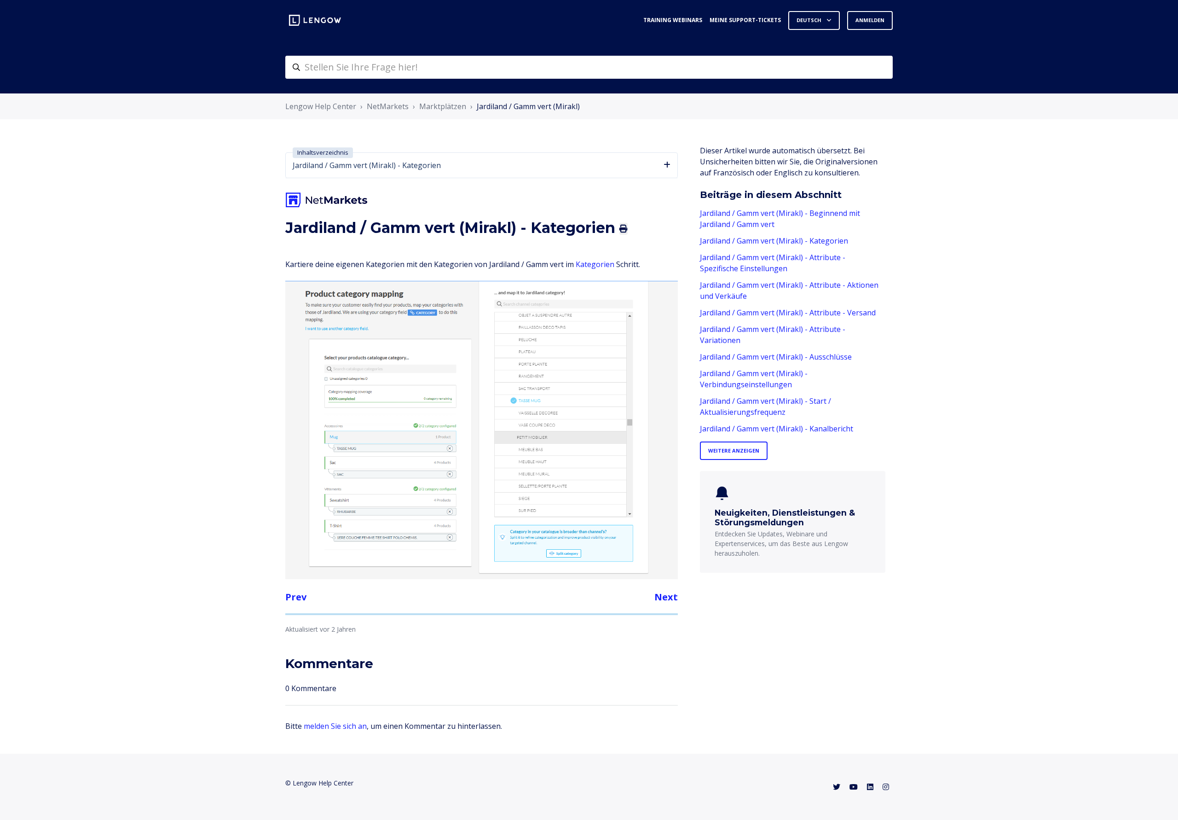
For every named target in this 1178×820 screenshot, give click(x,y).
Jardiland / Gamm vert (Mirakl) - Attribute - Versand (788, 313)
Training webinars (672, 20)
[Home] (315, 20)
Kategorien (596, 264)
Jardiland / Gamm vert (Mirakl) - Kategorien (774, 241)
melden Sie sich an (335, 726)
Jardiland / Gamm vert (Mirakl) (528, 106)
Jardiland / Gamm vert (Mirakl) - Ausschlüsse (776, 357)
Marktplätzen (442, 106)
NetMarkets (388, 106)
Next (666, 597)
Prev (295, 597)
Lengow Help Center (320, 106)
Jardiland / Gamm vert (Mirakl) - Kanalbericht (776, 429)
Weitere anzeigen (733, 450)
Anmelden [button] (869, 20)
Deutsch (810, 20)
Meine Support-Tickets (745, 20)
